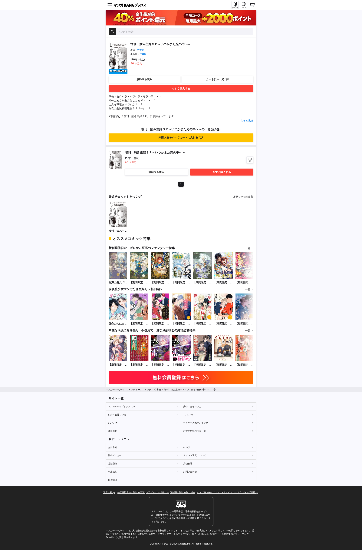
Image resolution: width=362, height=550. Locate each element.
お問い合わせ (190, 471)
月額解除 (187, 463)
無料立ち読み (144, 79)
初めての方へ (115, 455)
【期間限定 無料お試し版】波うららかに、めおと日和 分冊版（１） (223, 365)
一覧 (247, 248)
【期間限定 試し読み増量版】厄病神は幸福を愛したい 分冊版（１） (202, 323)
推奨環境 (112, 479)
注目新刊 (112, 430)
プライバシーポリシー (157, 492)
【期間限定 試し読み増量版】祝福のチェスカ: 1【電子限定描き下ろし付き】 (160, 282)
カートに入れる (215, 79)
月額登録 (112, 463)
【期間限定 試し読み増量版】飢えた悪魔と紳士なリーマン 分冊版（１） (244, 323)
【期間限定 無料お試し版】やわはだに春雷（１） (181, 365)
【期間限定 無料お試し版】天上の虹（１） (139, 365)
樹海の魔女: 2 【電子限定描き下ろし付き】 (118, 282)
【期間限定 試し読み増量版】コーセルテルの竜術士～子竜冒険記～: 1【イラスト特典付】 (181, 282)
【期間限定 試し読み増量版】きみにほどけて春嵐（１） (118, 365)
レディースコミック (141, 389)
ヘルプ (186, 447)
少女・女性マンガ (117, 414)
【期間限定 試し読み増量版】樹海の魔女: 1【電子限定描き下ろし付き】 (139, 282)
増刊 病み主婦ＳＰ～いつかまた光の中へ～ (118, 231)
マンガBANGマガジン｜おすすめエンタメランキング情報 (226, 492)
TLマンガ (188, 414)
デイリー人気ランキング (195, 422)
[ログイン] (243, 5)
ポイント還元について (194, 455)
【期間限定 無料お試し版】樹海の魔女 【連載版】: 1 (202, 282)
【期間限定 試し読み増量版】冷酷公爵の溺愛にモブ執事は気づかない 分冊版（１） (181, 323)
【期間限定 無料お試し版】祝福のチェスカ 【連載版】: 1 (223, 282)
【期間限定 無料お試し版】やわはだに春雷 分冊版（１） (160, 365)
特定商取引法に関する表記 (131, 492)
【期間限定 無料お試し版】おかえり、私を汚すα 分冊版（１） (139, 323)
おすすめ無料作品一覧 (194, 430)
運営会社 (108, 492)
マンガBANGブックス (117, 389)
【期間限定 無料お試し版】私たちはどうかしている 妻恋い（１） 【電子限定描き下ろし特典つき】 (244, 365)
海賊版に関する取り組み (182, 492)
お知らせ (112, 447)
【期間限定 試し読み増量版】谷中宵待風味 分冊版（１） (223, 323)
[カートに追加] (249, 159)
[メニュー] (110, 5)
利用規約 (112, 471)
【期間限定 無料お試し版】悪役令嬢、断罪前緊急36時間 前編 (244, 282)
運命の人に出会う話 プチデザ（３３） (118, 323)
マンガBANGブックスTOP (121, 406)
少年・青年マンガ (192, 406)
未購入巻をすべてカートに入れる (178, 137)
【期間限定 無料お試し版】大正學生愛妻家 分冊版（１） (202, 365)
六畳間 (140, 50)
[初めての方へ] (235, 5)
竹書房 (143, 54)
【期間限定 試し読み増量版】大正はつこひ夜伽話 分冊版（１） (160, 323)
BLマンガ (113, 422)
